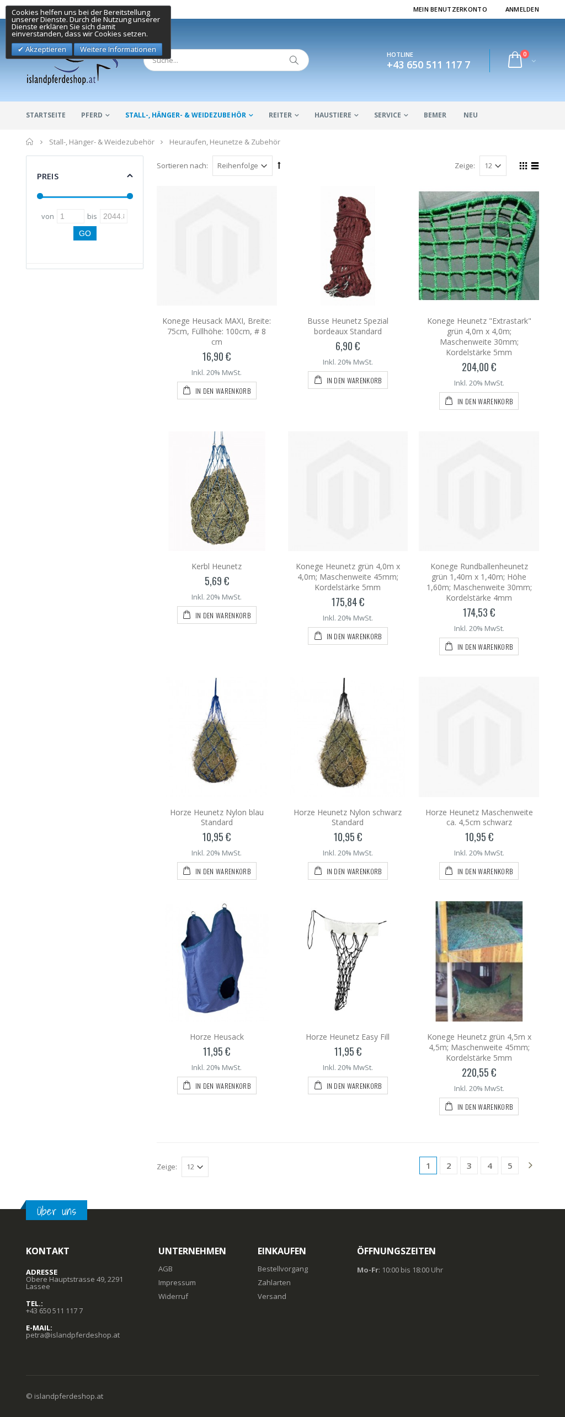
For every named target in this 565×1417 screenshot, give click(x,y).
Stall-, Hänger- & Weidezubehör (185, 115)
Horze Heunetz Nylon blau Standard (217, 817)
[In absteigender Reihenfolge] (279, 165)
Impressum (177, 1282)
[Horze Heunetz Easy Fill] (348, 961)
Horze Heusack (217, 1036)
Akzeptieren (45, 49)
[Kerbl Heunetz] (217, 491)
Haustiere (333, 115)
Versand (272, 1296)
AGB (165, 1269)
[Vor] (530, 1166)
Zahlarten (274, 1282)
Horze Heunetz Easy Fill (348, 1036)
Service (387, 115)
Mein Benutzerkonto (450, 9)
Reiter (280, 115)
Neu (470, 115)
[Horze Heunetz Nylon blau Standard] (217, 737)
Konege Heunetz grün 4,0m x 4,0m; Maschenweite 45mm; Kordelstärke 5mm (348, 576)
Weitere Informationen (118, 49)
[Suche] (294, 60)
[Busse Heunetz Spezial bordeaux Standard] (348, 246)
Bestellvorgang (283, 1269)
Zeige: (465, 165)
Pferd (92, 115)
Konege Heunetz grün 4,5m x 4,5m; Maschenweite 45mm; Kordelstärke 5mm (479, 1047)
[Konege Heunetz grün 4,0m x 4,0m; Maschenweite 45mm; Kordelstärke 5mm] (348, 491)
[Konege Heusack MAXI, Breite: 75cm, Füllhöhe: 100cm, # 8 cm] (217, 246)
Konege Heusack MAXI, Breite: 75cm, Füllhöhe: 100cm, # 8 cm (216, 331)
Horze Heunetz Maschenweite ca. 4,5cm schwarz (479, 817)
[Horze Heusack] (217, 961)
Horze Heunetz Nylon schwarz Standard (348, 817)
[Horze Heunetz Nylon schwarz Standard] (348, 737)
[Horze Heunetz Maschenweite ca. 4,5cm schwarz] (479, 737)
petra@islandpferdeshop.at (73, 1335)
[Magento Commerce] (73, 60)
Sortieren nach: (182, 165)
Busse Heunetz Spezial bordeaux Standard (347, 326)
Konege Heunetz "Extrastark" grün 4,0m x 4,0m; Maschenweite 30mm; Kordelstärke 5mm (479, 336)
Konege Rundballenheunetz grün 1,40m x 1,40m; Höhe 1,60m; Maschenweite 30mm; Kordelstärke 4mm (479, 582)
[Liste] (533, 167)
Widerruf (173, 1296)
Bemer (435, 115)
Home (30, 141)
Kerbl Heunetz (216, 566)
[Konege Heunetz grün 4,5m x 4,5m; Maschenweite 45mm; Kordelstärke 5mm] (479, 961)
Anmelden (522, 9)
